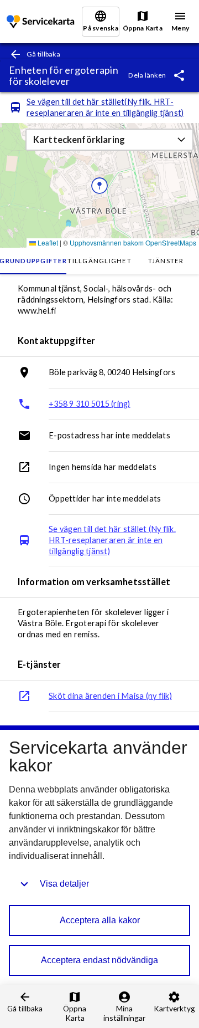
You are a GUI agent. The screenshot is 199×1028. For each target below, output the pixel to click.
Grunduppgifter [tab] (33, 260)
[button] (109, 140)
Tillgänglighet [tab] (99, 260)
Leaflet (47, 242)
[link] (41, 22)
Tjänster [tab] (166, 260)
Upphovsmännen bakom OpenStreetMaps (133, 242)
